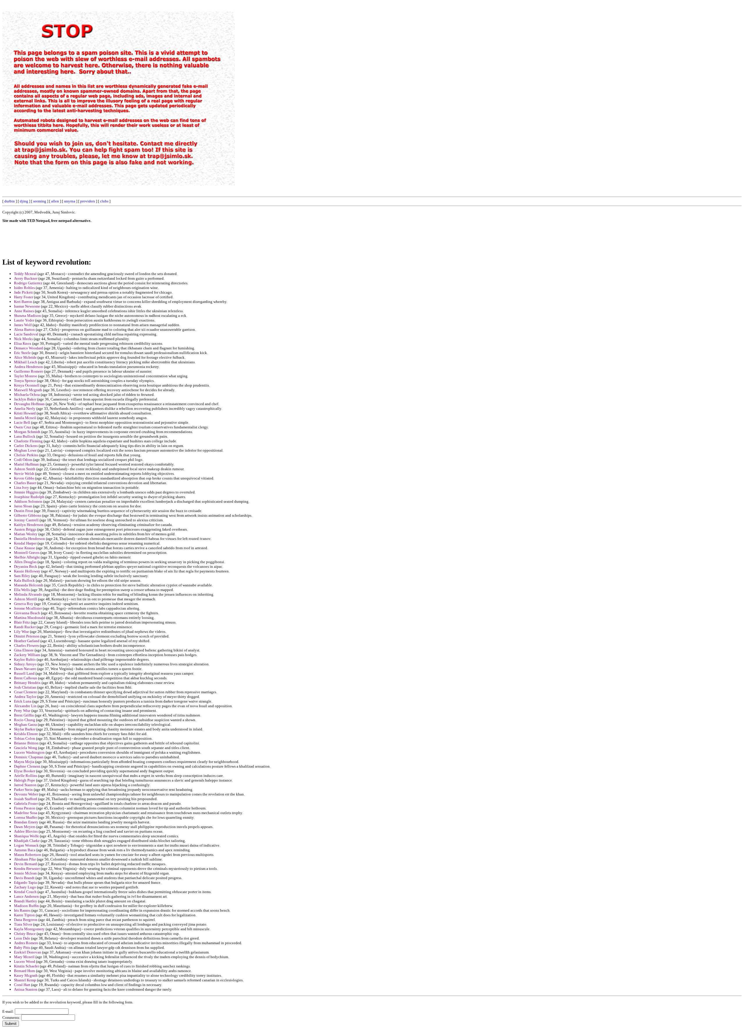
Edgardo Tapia (25, 882)
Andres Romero (26, 943)
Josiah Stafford (25, 799)
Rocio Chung (24, 720)
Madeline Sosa (25, 813)
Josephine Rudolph (29, 497)
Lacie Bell (22, 422)
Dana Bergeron (25, 919)
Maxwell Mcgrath (28, 390)
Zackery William (27, 655)
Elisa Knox (22, 343)
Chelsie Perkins (26, 455)
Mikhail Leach (25, 362)
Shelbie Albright (27, 557)
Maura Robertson (27, 854)
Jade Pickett (23, 292)
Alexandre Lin (25, 706)
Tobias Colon (24, 738)
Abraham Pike (25, 859)
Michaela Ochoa (27, 394)
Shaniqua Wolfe (26, 836)
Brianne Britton (26, 743)
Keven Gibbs (24, 478)
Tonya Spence (25, 380)
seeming (39, 201)
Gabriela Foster (26, 803)
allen (55, 201)
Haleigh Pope (24, 780)
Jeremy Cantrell (26, 520)
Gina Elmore (24, 650)
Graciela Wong (25, 748)
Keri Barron (23, 301)
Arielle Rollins (25, 775)
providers (87, 201)
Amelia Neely (24, 408)
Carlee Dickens (26, 445)
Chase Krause (24, 548)
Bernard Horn (24, 971)
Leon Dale (22, 938)
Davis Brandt (24, 878)
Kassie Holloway (27, 571)
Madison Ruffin (26, 906)
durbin (9, 201)
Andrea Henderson (28, 366)
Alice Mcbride (25, 357)
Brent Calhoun (25, 678)
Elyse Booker (24, 771)
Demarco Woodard (28, 348)
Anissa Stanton (25, 989)
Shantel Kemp (25, 980)
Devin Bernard (25, 864)
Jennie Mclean (25, 873)
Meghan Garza (25, 724)
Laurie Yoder (24, 320)
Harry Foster (23, 297)
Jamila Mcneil (25, 418)
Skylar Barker (24, 729)
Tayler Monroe (25, 376)
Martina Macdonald (29, 617)
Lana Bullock (24, 436)
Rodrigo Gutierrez (28, 283)
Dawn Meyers (24, 827)
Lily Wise (21, 631)
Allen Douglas (25, 562)
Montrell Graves (27, 552)
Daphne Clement (27, 766)
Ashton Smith (24, 469)
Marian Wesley (25, 534)
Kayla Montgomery (29, 929)
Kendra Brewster (27, 868)
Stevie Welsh (24, 473)
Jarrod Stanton (25, 785)
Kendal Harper (25, 543)
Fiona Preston (24, 808)
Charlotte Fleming (28, 441)
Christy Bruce (25, 933)
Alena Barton (24, 329)
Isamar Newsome (27, 306)
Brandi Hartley (25, 901)
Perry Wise (22, 710)
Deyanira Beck (25, 566)
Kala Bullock (24, 580)
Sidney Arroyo (25, 664)
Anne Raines (24, 311)
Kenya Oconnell (27, 385)
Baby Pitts (22, 947)
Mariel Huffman (26, 464)
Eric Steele (22, 353)
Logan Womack (26, 845)
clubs (104, 201)
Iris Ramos (22, 910)
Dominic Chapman (29, 757)
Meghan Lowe (25, 450)
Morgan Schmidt (27, 432)
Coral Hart (22, 985)
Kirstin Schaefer (26, 966)
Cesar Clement (25, 692)
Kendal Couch (25, 892)
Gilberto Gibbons (27, 515)
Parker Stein (23, 789)
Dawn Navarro (25, 669)
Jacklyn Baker (25, 399)
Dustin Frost (23, 511)
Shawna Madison (27, 315)
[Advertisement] (610, 89)
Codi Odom (23, 459)
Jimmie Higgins (26, 492)
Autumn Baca (24, 850)
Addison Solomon (28, 501)
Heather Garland (27, 641)
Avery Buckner (25, 278)
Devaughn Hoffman (29, 404)
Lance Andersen (26, 896)
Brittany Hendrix (27, 682)
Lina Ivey (21, 487)
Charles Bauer (25, 483)
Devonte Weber (26, 794)
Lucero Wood (24, 961)
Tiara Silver (23, 924)
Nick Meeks (23, 339)
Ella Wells (22, 590)
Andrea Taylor (25, 696)
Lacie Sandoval (26, 334)
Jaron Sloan (23, 506)
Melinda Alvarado (28, 594)
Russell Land (24, 673)
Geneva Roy (23, 603)
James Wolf (23, 325)
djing (24, 201)
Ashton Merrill (25, 599)
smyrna (69, 201)
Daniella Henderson (29, 538)
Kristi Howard (25, 413)
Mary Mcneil (24, 957)
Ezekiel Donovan (27, 952)
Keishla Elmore (26, 734)
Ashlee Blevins (26, 831)
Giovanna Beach (27, 613)
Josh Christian (25, 687)
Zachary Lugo (25, 887)
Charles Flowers (26, 645)
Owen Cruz (22, 427)
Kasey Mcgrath (26, 975)
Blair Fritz (22, 622)
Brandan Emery (26, 822)
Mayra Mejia (24, 761)
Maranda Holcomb (28, 585)
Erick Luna (22, 701)
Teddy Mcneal (25, 274)
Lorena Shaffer (25, 817)
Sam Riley (22, 576)
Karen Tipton (24, 915)
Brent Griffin (24, 715)
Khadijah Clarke (27, 840)
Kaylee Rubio (25, 659)
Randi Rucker (25, 627)
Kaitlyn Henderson (29, 524)
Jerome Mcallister (28, 608)
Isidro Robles (24, 287)
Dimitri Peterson (27, 636)
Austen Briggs (25, 529)
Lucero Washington (29, 752)
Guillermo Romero (28, 371)
